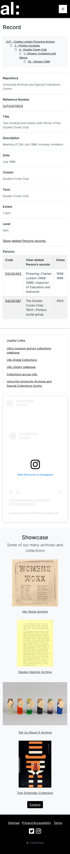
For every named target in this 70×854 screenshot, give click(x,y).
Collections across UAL (22, 374)
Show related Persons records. (24, 241)
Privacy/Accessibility (36, 823)
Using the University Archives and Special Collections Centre (29, 383)
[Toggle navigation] (63, 9)
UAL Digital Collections (22, 360)
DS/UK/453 (13, 273)
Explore (35, 805)
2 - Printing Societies (27, 45)
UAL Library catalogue (21, 367)
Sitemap (14, 823)
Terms (58, 823)
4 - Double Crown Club (33, 49)
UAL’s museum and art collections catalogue (29, 350)
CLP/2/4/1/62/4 (13, 106)
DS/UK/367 (13, 301)
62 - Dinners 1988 (39, 61)
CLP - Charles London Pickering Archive (30, 41)
